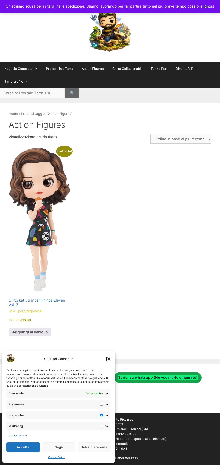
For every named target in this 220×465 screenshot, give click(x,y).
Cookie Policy (56, 457)
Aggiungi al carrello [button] (30, 332)
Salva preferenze (94, 447)
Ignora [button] (209, 6)
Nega (59, 447)
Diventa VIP (184, 69)
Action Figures (93, 69)
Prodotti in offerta (59, 69)
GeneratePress (126, 458)
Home (13, 114)
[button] (109, 359)
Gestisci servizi (18, 435)
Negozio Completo (18, 69)
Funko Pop (159, 69)
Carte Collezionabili (127, 69)
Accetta (23, 447)
